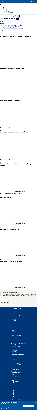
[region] (18, 405)
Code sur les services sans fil (17, 335)
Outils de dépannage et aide (8, 12)
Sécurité (14, 330)
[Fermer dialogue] (35, 402)
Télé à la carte (5, 10)
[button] (12, 25)
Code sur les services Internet (17, 334)
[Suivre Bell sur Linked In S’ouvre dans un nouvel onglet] (13, 395)
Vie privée (14, 329)
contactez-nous (16, 297)
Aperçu (4, 6)
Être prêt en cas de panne (16, 336)
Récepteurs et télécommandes (8, 7)
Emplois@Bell (15, 319)
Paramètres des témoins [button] (16, 369)
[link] (13, 374)
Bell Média (14, 320)
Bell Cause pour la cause (16, 347)
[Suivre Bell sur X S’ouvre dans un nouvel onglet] (13, 392)
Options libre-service (6, 11)
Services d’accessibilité (16, 388)
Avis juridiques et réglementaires (17, 331)
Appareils (4, 8)
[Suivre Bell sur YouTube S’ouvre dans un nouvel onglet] (13, 396)
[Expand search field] (31, 1)
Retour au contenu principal (18, 308)
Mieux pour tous (15, 318)
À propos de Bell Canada (16, 315)
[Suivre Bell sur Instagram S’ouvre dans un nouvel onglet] (13, 393)
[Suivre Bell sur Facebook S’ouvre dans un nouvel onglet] (13, 391)
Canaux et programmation (7, 9)
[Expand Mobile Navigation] (36, 1)
